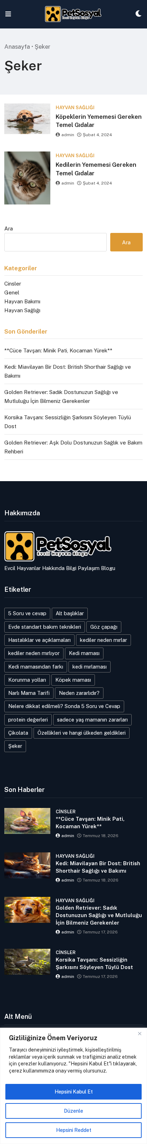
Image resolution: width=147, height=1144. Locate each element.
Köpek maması (73, 680)
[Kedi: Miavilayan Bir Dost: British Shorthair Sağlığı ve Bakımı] (27, 865)
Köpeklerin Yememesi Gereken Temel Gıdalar (99, 120)
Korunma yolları (27, 680)
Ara (8, 228)
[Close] (139, 1033)
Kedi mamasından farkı (35, 667)
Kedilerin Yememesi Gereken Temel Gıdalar (96, 168)
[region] (73, 1086)
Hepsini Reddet (73, 1130)
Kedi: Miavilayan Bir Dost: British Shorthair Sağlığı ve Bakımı (98, 867)
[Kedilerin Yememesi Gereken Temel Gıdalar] (27, 177)
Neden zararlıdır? (79, 693)
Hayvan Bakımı (22, 301)
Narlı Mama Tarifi (29, 693)
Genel (11, 292)
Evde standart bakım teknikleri (44, 627)
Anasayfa (17, 46)
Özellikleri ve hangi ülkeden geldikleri (81, 733)
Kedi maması (84, 653)
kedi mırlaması (89, 667)
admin (67, 134)
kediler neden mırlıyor (34, 653)
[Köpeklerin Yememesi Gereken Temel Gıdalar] (27, 118)
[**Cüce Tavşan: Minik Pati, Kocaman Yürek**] (27, 821)
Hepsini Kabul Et (74, 1092)
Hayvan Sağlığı (22, 310)
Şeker (15, 746)
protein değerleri (28, 720)
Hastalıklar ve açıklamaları (39, 640)
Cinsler (12, 284)
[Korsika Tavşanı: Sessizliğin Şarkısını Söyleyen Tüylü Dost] (27, 962)
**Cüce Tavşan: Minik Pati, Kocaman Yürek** (58, 350)
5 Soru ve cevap (27, 613)
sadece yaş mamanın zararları (92, 720)
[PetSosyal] (73, 14)
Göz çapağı (103, 627)
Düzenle (73, 1111)
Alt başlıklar (70, 613)
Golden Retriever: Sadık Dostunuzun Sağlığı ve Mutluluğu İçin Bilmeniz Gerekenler (99, 915)
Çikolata (18, 733)
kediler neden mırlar (103, 640)
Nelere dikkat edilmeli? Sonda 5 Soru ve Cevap (64, 706)
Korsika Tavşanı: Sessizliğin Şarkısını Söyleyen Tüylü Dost (94, 963)
